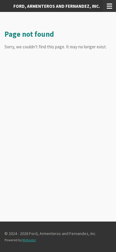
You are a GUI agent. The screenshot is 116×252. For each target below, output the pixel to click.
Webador (29, 240)
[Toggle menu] (109, 6)
